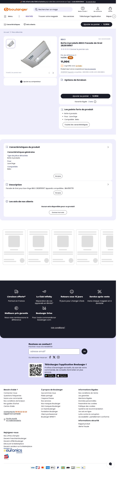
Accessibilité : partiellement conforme (93, 417)
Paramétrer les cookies (87, 403)
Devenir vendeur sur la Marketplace (18, 446)
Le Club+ (79, 66)
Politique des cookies (86, 406)
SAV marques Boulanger (50, 406)
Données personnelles (87, 401)
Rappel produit (84, 424)
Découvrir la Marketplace (14, 444)
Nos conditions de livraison (14, 401)
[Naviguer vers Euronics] (20, 450)
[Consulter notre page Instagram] (58, 358)
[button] (114, 16)
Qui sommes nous (48, 393)
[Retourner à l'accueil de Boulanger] (16, 9)
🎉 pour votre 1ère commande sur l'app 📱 (58, 2)
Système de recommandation (90, 409)
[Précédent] (49, 72)
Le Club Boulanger (48, 409)
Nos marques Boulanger (50, 403)
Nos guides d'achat (11, 403)
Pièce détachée (17, 32)
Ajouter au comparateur (32, 81)
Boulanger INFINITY (48, 417)
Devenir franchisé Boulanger (15, 438)
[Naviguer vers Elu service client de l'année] (20, 457)
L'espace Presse (47, 398)
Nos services (46, 401)
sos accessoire (90, 69)
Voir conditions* (58, 327)
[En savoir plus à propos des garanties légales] (95, 101)
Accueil (6, 32)
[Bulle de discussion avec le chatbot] (110, 464)
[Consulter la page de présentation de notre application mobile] (50, 375)
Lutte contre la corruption (88, 414)
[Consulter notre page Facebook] (50, 358)
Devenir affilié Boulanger (13, 441)
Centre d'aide (9, 406)
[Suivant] (53, 72)
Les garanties (83, 395)
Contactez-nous (10, 393)
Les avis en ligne (84, 411)
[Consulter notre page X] (54, 358)
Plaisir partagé (46, 395)
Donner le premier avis (79, 49)
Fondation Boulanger (49, 411)
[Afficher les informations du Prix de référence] (75, 55)
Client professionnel (49, 414)
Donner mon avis (58, 212)
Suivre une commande (13, 398)
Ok (84, 351)
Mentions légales (85, 398)
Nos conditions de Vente (88, 393)
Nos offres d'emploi (11, 436)
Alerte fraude (83, 426)
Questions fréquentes (12, 395)
